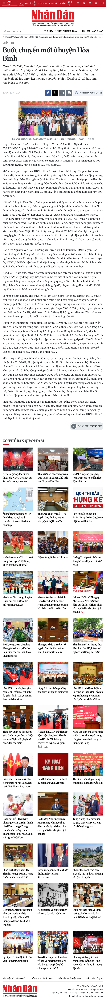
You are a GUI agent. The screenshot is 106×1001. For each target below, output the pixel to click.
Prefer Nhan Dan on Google (90, 93)
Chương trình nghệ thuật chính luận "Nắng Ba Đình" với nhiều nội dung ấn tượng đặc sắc (87, 962)
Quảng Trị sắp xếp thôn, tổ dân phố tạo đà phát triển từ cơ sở (87, 561)
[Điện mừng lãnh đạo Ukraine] (53, 542)
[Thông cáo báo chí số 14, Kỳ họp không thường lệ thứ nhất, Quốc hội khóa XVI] (53, 630)
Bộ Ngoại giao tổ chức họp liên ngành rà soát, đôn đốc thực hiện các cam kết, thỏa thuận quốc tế (17, 650)
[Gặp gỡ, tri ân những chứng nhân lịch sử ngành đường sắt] (53, 673)
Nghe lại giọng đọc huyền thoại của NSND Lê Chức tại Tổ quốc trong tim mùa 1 (17, 477)
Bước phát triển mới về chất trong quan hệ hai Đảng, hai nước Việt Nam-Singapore (17, 782)
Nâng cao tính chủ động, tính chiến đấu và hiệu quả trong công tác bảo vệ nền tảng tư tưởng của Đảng (88, 737)
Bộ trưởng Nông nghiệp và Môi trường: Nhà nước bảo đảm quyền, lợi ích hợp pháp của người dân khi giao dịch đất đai (52, 826)
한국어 (70, 3)
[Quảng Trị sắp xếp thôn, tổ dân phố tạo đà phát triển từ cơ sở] (88, 542)
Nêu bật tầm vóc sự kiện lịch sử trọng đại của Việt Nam (52, 911)
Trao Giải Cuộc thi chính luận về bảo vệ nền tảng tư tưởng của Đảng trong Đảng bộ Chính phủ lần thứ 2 (53, 962)
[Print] (69, 93)
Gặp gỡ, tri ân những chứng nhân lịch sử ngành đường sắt (53, 690)
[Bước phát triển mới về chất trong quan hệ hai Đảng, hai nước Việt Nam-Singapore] (18, 764)
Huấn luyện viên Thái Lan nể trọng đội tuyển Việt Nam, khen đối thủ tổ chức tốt (18, 561)
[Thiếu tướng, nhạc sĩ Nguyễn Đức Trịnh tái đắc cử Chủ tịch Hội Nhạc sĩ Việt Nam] (53, 459)
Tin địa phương (90, 3)
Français (43, 3)
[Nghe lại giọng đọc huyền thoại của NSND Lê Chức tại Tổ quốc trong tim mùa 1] (18, 459)
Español (62, 3)
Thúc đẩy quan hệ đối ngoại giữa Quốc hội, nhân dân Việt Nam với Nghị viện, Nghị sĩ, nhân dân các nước (18, 737)
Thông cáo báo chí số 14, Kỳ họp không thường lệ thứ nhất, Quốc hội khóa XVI (52, 648)
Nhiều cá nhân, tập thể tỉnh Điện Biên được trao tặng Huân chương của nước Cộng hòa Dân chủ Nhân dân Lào (53, 603)
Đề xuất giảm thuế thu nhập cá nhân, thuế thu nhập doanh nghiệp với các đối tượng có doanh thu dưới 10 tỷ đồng (17, 917)
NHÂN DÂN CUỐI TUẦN (67, 31)
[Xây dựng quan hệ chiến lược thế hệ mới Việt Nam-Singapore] (53, 855)
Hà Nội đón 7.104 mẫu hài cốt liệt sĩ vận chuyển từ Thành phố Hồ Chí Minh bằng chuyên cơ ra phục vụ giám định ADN (53, 739)
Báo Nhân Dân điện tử (53, 18)
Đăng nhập (103, 3)
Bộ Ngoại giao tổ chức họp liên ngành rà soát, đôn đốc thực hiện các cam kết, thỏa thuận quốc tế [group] (58, 37)
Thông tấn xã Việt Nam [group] (41, 978)
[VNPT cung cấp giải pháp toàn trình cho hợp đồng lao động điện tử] (88, 459)
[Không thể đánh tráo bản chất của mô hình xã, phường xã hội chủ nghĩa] (88, 855)
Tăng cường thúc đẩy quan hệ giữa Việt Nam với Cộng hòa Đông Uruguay (87, 822)
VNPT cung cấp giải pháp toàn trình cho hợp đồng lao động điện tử (87, 477)
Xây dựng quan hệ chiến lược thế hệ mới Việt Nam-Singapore (53, 873)
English (28, 3)
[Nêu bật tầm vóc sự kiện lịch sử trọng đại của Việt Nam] (53, 895)
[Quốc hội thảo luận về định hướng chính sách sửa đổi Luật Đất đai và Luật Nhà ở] (88, 895)
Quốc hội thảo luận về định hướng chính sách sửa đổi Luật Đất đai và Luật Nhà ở (87, 913)
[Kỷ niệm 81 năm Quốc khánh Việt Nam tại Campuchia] (18, 942)
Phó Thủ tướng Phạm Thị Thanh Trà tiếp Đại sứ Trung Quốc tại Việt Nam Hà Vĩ (18, 873)
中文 (35, 3)
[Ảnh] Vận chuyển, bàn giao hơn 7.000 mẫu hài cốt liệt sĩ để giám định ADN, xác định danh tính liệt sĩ (17, 694)
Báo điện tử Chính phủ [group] (14, 978)
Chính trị (8, 42)
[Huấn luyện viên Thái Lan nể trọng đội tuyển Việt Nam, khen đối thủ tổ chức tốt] (18, 542)
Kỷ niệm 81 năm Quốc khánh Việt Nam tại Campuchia (18, 958)
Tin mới (84, 3)
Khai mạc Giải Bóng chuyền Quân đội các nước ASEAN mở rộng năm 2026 (17, 601)
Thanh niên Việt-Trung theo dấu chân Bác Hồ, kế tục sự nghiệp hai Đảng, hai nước (87, 648)
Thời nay (48, 31)
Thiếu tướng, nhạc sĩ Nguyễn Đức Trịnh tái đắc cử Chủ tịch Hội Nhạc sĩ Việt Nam (53, 477)
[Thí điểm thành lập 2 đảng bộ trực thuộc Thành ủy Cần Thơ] (88, 764)
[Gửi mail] (62, 93)
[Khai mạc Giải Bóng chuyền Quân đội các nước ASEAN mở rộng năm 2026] (18, 582)
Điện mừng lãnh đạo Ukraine (53, 557)
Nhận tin (96, 3)
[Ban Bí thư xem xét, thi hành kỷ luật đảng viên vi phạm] (53, 764)
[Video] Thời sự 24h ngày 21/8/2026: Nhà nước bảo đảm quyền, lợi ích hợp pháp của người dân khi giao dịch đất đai (87, 605)
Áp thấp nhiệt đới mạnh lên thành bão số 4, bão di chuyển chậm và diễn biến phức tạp (17, 519)
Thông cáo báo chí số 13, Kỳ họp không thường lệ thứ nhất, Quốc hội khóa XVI (52, 517)
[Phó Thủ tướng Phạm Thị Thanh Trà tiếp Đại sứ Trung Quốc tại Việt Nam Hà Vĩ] (18, 855)
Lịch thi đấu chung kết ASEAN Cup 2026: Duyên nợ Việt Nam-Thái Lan (88, 517)
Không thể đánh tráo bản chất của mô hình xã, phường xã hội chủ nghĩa (88, 873)
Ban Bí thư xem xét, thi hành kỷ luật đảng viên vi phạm (52, 780)
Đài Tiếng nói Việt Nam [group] (70, 978)
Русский (53, 3)
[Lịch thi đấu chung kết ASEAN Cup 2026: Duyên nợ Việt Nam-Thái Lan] (88, 499)
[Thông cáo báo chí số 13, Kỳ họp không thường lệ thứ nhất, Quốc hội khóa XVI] (53, 499)
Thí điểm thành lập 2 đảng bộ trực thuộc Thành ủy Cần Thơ (88, 780)
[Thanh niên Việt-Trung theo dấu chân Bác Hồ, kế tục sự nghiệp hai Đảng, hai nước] (88, 630)
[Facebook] (48, 93)
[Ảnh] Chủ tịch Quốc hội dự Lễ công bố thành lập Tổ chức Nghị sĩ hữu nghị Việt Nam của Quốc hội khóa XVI (88, 694)
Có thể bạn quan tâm (23, 441)
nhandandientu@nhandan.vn (89, 996)
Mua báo (78, 3)
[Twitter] (55, 93)
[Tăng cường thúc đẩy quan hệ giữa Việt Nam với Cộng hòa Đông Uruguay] (88, 804)
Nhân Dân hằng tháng (92, 31)
